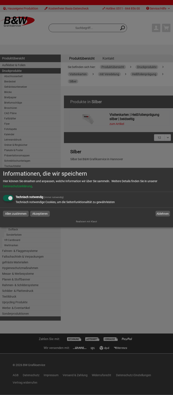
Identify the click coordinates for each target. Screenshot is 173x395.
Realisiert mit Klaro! (86, 221)
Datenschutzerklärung (17, 186)
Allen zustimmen (16, 213)
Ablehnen (163, 213)
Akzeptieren (40, 213)
